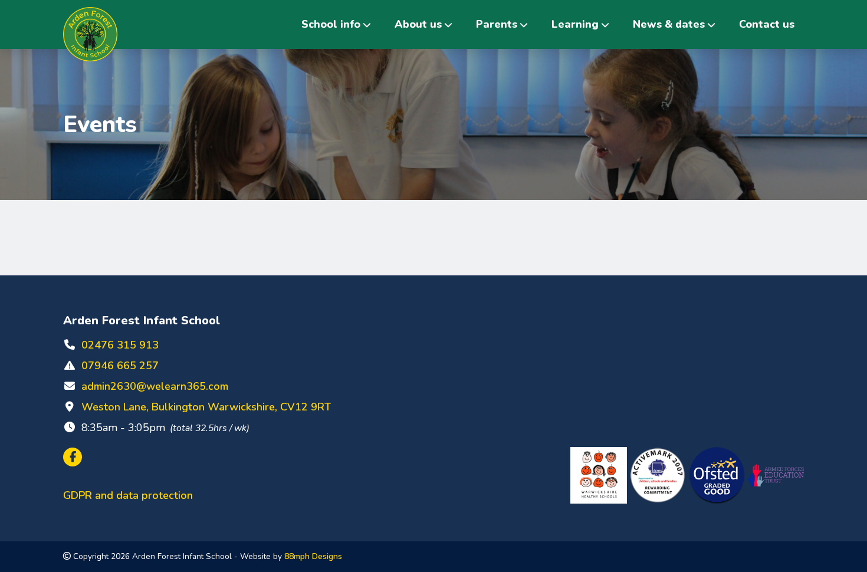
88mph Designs (313, 556)
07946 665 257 (120, 366)
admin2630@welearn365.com (154, 386)
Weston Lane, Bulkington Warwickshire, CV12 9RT (206, 407)
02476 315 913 (120, 345)
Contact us (766, 24)
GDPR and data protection (128, 495)
